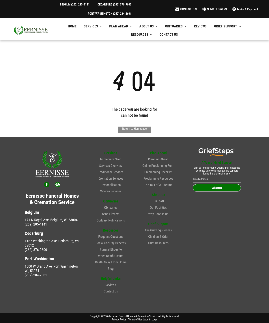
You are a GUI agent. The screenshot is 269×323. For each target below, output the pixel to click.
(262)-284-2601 (36, 275)
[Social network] (57, 185)
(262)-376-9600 (36, 249)
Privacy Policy (119, 319)
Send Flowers (110, 214)
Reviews (110, 285)
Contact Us (111, 291)
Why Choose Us (158, 214)
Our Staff (158, 201)
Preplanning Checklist (158, 172)
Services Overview (110, 166)
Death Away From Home (110, 262)
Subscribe (217, 187)
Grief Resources (158, 243)
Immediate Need (110, 159)
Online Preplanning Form (158, 166)
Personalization (111, 185)
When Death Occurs (110, 256)
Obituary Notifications (111, 220)
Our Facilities (158, 207)
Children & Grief (158, 237)
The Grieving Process (158, 230)
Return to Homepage (134, 128)
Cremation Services (110, 178)
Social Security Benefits (111, 243)
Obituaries (110, 207)
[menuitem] (72, 26)
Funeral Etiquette (111, 249)
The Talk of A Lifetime (158, 185)
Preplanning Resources (158, 178)
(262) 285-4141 (36, 224)
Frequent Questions (110, 237)
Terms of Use (135, 319)
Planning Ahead (158, 159)
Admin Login (150, 319)
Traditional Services (110, 172)
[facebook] (46, 185)
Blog (111, 269)
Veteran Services (110, 191)
